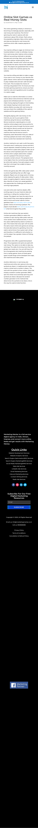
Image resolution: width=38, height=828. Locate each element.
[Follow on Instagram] (17, 484)
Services (25, 456)
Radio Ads (19, 479)
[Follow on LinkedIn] (21, 484)
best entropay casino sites (22, 202)
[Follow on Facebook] (13, 484)
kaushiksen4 (10, 22)
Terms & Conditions (19, 533)
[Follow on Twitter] (25, 484)
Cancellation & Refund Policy (19, 536)
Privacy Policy (19, 530)
